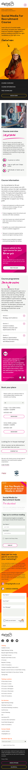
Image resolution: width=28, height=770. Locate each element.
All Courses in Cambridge (7, 686)
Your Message (7, 607)
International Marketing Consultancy (9, 707)
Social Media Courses (6, 655)
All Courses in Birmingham (7, 688)
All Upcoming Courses (6, 681)
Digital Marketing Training (7, 650)
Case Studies (5, 465)
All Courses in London (6, 683)
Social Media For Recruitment (8, 10)
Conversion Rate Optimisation (8, 719)
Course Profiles (8, 9)
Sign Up (10, 545)
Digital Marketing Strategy (7, 702)
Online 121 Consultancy (6, 696)
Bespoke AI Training (5, 662)
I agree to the (11, 538)
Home (2, 9)
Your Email (6, 530)
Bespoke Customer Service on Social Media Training (13, 669)
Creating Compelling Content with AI (9, 667)
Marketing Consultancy (6, 705)
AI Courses (3, 660)
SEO (2, 714)
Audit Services (4, 710)
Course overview (7, 83)
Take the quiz (14, 268)
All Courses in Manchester (7, 691)
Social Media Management (7, 722)
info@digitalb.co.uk (12, 584)
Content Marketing (5, 712)
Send (4, 625)
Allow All (14, 767)
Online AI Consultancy (6, 665)
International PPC (5, 717)
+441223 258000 (11, 589)
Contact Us (14, 451)
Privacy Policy (14, 538)
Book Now (14, 95)
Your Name (6, 524)
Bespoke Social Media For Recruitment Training (12, 672)
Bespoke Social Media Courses (8, 657)
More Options (14, 763)
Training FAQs (4, 674)
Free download (6, 90)
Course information (8, 87)
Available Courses (5, 647)
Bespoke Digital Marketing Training (9, 652)
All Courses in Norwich (6, 693)
